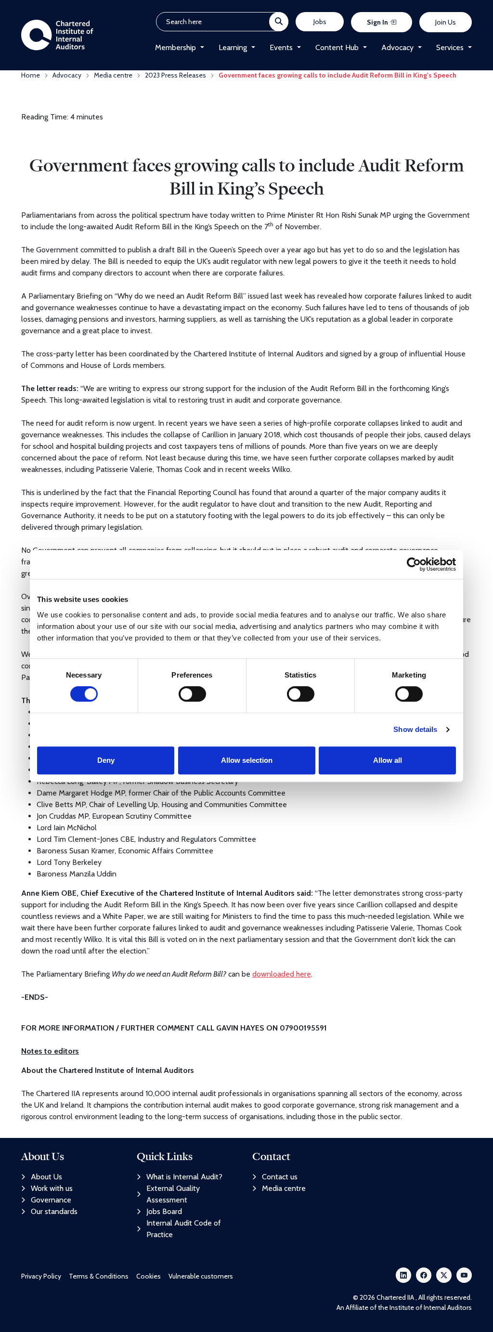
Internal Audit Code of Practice (183, 1228)
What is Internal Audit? (184, 1176)
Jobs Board (164, 1211)
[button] (200, 47)
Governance (51, 1199)
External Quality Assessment (173, 1194)
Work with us (52, 1188)
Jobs (319, 21)
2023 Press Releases (175, 75)
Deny (106, 760)
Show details (415, 729)
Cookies (148, 1276)
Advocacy (397, 47)
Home (30, 75)
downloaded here (281, 974)
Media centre (113, 75)
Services (450, 47)
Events (281, 47)
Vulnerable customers (201, 1276)
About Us (46, 1176)
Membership (175, 47)
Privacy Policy (41, 1276)
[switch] (192, 694)
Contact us (280, 1176)
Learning (233, 47)
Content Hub (337, 47)
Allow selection (246, 760)
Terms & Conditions (99, 1276)
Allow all (387, 760)
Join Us (445, 22)
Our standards (54, 1211)
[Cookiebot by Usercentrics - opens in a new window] (414, 564)
